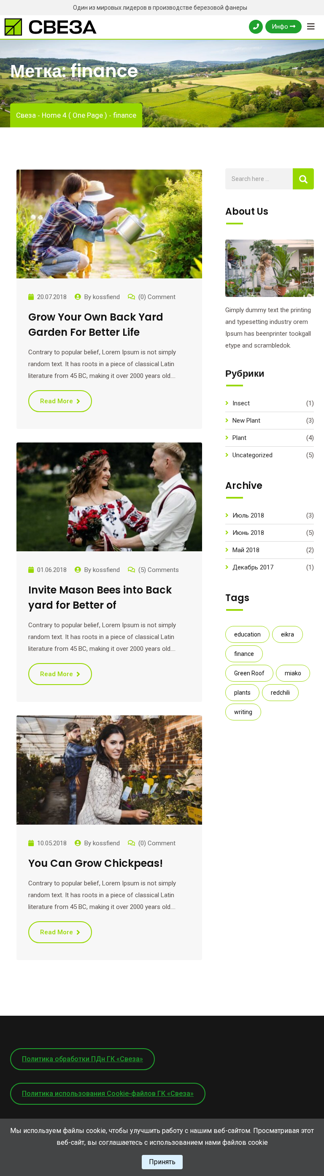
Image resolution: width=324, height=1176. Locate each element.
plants (242, 692)
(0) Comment (157, 297)
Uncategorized (252, 455)
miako (293, 673)
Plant (239, 438)
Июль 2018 (248, 515)
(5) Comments (158, 570)
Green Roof (249, 673)
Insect (241, 403)
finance (244, 653)
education (247, 634)
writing (243, 712)
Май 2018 (245, 550)
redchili (280, 692)
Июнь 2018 (248, 533)
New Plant (246, 420)
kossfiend (106, 297)
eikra (287, 634)
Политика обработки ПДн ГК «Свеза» (82, 1059)
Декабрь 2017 (252, 567)
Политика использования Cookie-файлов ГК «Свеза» (108, 1094)
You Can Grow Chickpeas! (95, 863)
